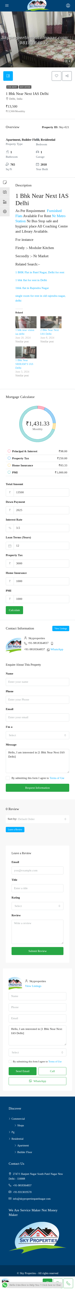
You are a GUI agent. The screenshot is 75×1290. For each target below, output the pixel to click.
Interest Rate (14, 519)
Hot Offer (25, 87)
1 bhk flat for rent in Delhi (31, 280)
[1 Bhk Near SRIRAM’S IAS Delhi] (26, 352)
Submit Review (37, 951)
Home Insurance (16, 572)
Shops (20, 1125)
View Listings (60, 628)
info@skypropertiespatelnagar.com (32, 1198)
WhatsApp (57, 649)
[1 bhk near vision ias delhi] (26, 322)
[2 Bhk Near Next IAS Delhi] (51, 322)
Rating (16, 897)
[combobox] (37, 735)
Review (16, 915)
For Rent (12, 87)
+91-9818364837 (38, 643)
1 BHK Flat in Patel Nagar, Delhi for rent (39, 272)
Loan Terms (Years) (18, 537)
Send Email (22, 1071)
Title (14, 879)
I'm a (9, 726)
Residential (17, 1138)
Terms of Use (57, 778)
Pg (13, 1132)
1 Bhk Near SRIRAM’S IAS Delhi (24, 364)
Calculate (14, 610)
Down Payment (15, 501)
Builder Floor (24, 1152)
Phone (9, 691)
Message (11, 744)
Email (9, 709)
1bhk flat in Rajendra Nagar (32, 288)
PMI (8, 590)
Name (9, 673)
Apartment (23, 1145)
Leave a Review (15, 829)
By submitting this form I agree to (38, 778)
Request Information (37, 787)
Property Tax (14, 555)
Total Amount (14, 484)
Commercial (18, 1118)
